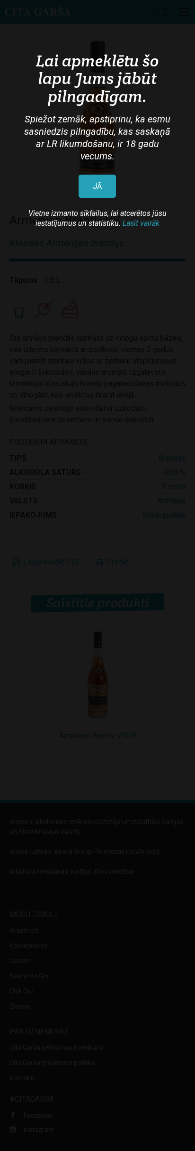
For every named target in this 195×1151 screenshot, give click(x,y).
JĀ (97, 186)
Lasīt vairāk (141, 223)
